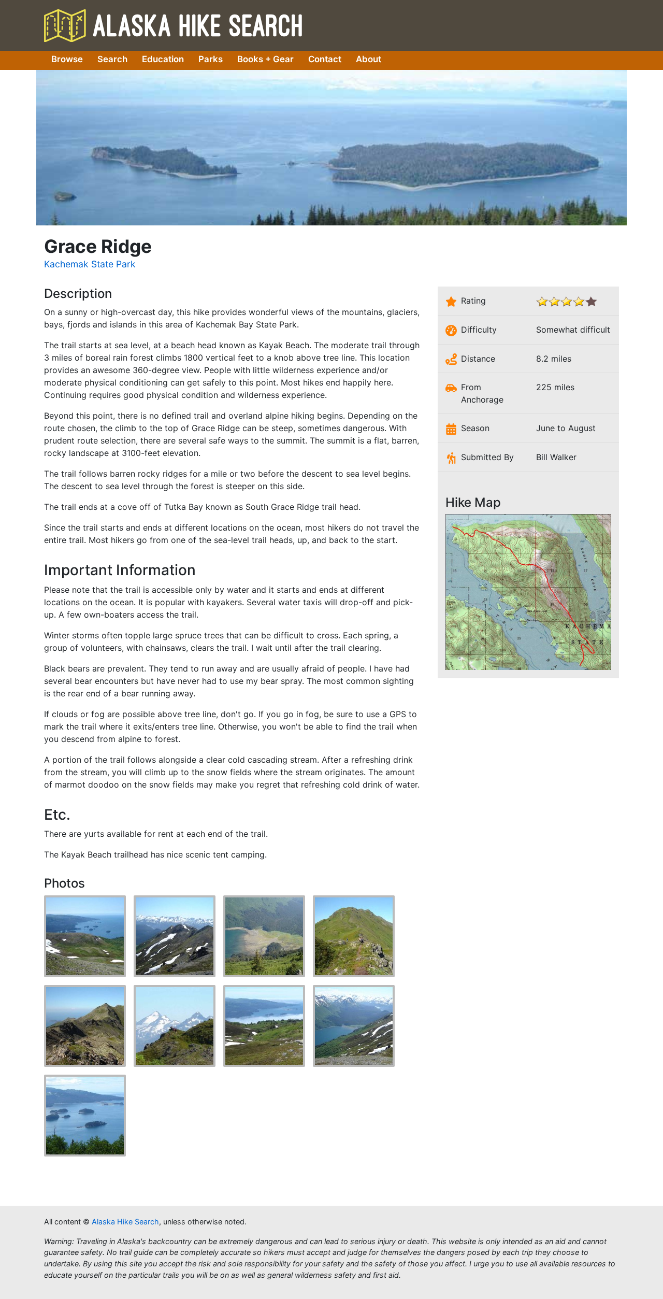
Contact (324, 59)
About (368, 59)
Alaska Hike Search (173, 25)
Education (163, 59)
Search (112, 59)
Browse (67, 59)
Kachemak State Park (90, 264)
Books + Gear (265, 59)
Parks (210, 59)
